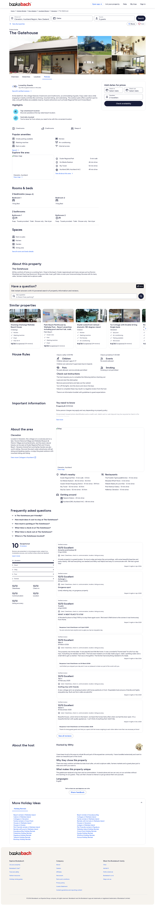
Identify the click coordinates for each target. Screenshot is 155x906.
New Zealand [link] (32, 11)
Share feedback (77, 792)
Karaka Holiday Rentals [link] (85, 833)
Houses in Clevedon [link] (84, 823)
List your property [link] (14, 865)
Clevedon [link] (54, 11)
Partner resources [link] (14, 875)
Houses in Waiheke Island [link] (22, 823)
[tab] (20, 808)
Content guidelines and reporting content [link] (69, 890)
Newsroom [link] (59, 875)
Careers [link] (58, 868)
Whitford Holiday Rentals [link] (86, 835)
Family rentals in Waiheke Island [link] (88, 819)
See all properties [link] (18, 24)
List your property (112, 4)
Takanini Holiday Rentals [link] (22, 837)
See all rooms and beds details (22, 251)
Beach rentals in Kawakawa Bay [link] (88, 815)
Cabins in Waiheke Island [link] (22, 817)
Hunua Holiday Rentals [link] (85, 837)
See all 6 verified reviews (21, 91)
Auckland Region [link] (44, 11)
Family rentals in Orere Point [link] (23, 821)
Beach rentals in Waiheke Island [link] (25, 815)
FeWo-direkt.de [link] (108, 872)
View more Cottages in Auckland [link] (22, 457)
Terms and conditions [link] (62, 879)
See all (14, 150)
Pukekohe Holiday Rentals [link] (23, 833)
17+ (141, 71)
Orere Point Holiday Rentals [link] (86, 831)
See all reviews (65, 736)
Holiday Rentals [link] (21, 11)
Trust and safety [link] (14, 872)
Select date (114, 91)
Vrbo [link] (104, 865)
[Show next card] (145, 328)
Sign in (143, 4)
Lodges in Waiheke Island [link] (86, 825)
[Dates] (72, 18)
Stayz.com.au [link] (107, 879)
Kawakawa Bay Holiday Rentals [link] (24, 831)
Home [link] (13, 11)
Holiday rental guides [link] (16, 879)
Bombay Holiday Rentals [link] (22, 839)
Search (141, 18)
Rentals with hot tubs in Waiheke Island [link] (90, 821)
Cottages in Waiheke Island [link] (86, 817)
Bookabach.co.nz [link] (108, 875)
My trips (133, 4)
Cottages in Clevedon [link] (21, 819)
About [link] (58, 865)
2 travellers (113, 97)
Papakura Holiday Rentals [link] (22, 835)
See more (59, 420)
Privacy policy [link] (60, 883)
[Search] (141, 296)
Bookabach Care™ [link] (14, 868)
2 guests (102, 19)
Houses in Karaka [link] (19, 825)
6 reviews (23, 546)
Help (125, 4)
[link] (141, 24)
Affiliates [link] (59, 872)
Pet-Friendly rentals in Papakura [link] (88, 827)
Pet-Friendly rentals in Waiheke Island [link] (27, 827)
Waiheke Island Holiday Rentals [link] (88, 829)
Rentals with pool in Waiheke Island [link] (26, 829)
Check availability (123, 103)
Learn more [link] (16, 557)
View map (17, 177)
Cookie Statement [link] (61, 886)
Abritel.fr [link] (106, 868)
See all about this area (63, 173)
